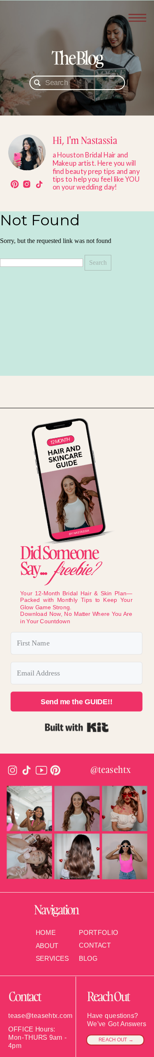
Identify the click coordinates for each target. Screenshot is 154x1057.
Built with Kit (76, 727)
